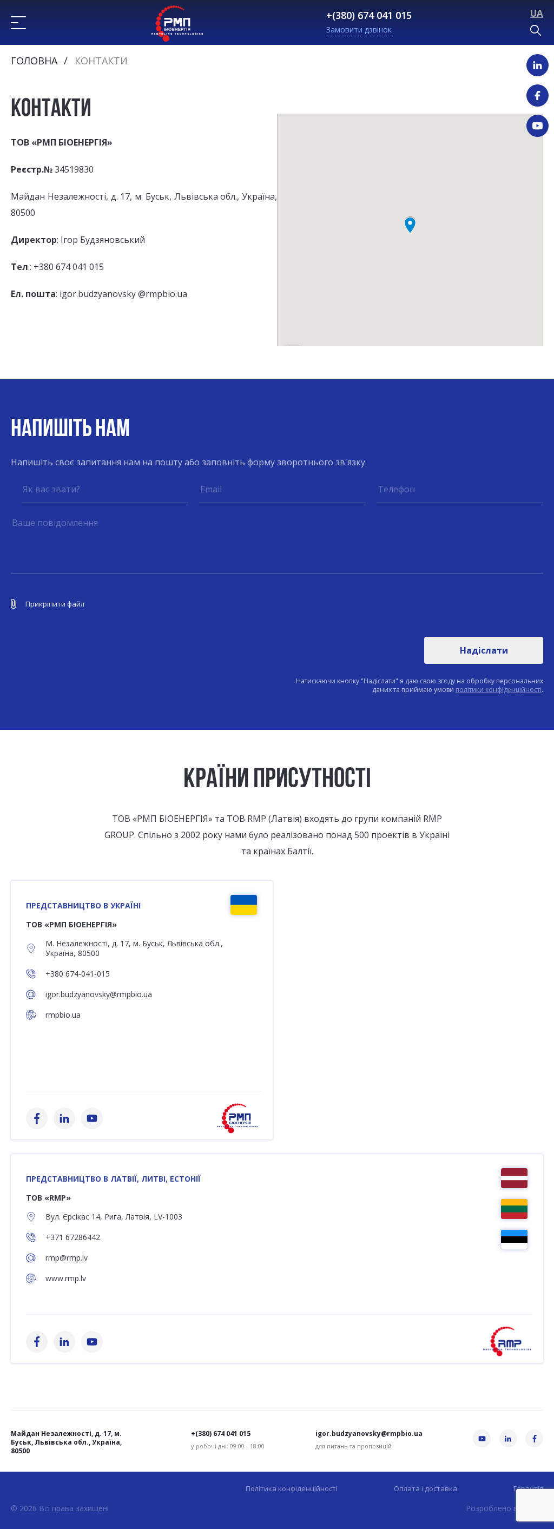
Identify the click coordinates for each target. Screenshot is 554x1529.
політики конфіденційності (499, 689)
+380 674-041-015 (77, 974)
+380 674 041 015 (69, 267)
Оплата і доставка (425, 1489)
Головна (34, 60)
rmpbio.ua (63, 1015)
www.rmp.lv (65, 1278)
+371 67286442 (72, 1237)
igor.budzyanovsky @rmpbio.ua (123, 294)
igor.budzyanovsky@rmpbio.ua (98, 994)
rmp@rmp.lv (66, 1258)
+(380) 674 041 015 (369, 15)
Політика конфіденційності (292, 1489)
